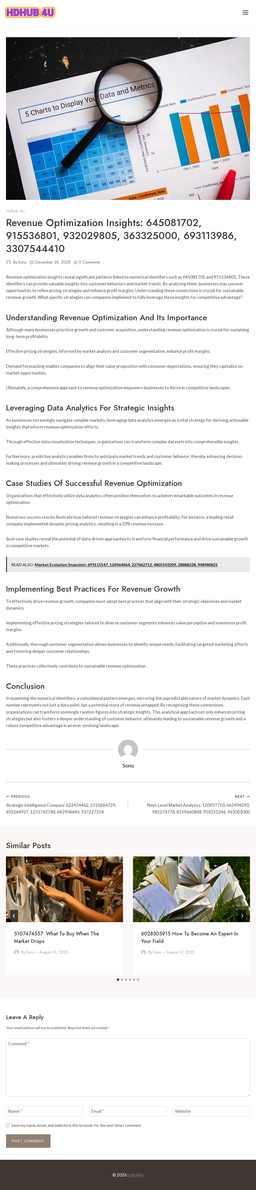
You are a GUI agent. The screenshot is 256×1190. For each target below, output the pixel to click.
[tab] (118, 979)
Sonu (22, 262)
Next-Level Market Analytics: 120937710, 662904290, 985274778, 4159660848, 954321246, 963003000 (198, 804)
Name (15, 1111)
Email (98, 1111)
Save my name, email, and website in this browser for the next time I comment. (77, 1125)
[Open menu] (245, 12)
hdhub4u (136, 1175)
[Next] (242, 916)
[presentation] (64, 889)
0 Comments (89, 262)
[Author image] (8, 262)
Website (183, 1111)
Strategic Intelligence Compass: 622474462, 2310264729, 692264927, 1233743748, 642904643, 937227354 (61, 804)
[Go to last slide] (14, 916)
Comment (19, 1043)
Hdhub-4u (15, 211)
